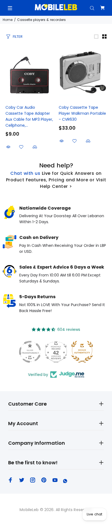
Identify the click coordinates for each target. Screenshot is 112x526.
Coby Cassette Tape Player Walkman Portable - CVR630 (82, 113)
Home (8, 19)
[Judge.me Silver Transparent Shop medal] (22, 352)
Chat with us (25, 173)
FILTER (18, 36)
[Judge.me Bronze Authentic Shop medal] (75, 352)
